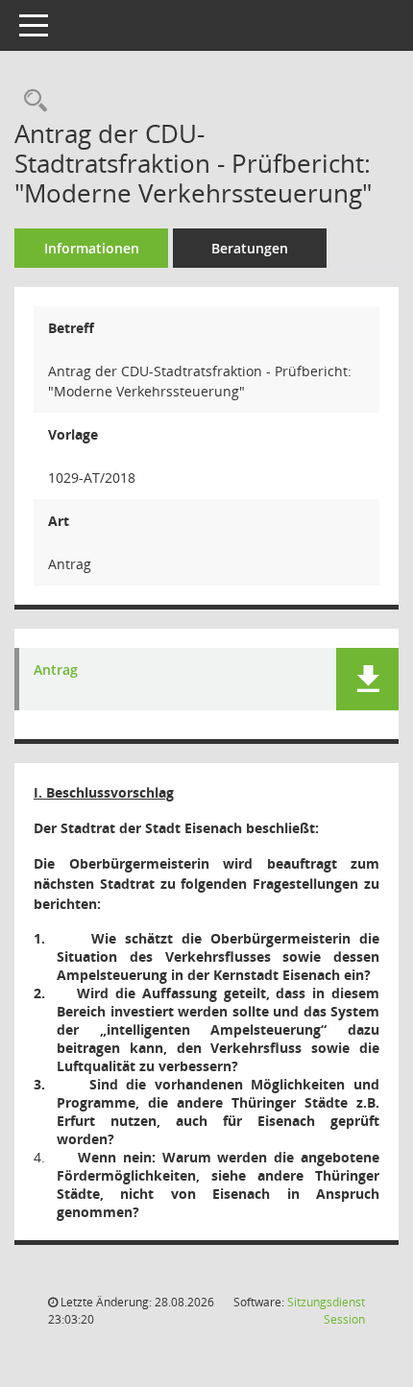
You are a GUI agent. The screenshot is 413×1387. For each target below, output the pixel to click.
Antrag (56, 670)
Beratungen (249, 248)
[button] (367, 679)
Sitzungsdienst (326, 1310)
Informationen (91, 248)
